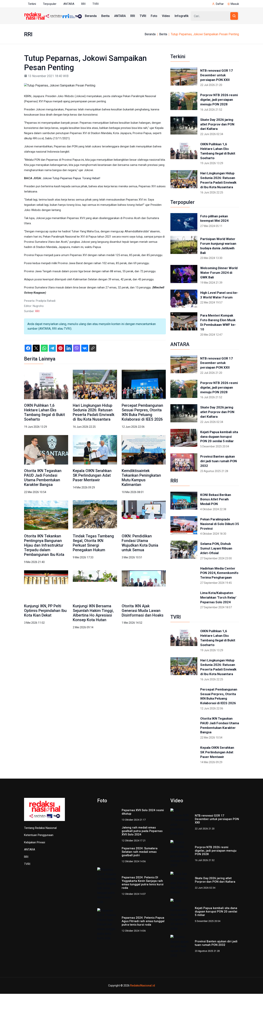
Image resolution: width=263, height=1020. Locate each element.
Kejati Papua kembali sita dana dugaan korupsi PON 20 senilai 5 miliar (219, 436)
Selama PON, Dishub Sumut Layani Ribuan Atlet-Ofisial (216, 548)
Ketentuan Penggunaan (38, 835)
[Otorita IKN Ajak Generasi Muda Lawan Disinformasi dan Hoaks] (144, 585)
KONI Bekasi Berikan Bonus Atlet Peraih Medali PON (215, 499)
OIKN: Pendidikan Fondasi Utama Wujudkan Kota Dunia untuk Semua (140, 543)
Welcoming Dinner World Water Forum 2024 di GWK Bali (219, 272)
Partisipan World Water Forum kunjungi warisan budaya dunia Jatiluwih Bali (218, 246)
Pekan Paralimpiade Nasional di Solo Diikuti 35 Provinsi (219, 523)
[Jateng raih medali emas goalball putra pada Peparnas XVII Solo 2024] (107, 834)
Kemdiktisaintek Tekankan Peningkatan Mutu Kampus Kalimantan (141, 477)
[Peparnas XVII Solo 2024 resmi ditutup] (107, 815)
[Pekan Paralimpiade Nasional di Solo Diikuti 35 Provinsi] (183, 525)
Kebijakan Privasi (34, 842)
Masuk (235, 4)
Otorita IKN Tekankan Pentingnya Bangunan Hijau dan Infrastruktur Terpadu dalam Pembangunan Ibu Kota (44, 545)
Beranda (91, 16)
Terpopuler (49, 4)
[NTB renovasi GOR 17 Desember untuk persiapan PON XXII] (183, 76)
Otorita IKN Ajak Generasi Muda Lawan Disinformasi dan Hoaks (142, 611)
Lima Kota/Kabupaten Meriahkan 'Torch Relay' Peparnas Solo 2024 (218, 597)
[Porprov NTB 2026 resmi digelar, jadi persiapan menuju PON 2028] (183, 101)
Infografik (181, 16)
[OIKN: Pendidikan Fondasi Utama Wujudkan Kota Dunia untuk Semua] (144, 515)
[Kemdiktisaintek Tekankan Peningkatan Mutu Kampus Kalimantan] (144, 449)
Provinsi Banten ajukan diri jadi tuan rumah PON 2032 (218, 461)
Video (166, 16)
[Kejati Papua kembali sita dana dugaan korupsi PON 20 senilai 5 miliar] (183, 438)
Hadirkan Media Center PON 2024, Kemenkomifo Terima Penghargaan (219, 573)
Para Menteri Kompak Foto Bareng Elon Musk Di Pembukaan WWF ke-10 (218, 322)
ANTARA (68, 4)
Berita (105, 16)
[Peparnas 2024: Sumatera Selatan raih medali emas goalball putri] (107, 855)
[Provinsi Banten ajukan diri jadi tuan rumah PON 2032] (183, 462)
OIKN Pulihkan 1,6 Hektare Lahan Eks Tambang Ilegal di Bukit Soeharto (44, 412)
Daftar (220, 4)
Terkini (32, 4)
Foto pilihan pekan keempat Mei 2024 (214, 218)
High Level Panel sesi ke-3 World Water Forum (219, 295)
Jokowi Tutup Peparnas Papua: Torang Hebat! (71, 178)
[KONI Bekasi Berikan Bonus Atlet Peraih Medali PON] (183, 501)
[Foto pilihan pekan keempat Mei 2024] (183, 222)
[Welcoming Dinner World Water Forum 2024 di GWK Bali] (183, 274)
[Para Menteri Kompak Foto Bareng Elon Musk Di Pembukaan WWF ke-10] (183, 321)
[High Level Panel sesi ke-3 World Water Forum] (183, 299)
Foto (154, 16)
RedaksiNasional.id (142, 985)
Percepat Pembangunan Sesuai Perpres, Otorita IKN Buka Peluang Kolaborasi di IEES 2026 (142, 412)
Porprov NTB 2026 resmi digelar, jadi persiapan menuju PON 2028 (219, 99)
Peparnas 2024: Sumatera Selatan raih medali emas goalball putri (139, 852)
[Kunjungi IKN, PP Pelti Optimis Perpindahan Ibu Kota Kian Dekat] (46, 585)
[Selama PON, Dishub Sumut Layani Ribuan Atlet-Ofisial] (183, 550)
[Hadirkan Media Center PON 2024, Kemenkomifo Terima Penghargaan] (183, 574)
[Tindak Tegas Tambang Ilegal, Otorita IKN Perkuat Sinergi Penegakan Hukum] (95, 515)
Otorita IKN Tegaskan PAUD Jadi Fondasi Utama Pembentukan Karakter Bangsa (42, 477)
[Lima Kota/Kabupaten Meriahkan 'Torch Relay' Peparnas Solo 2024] (183, 599)
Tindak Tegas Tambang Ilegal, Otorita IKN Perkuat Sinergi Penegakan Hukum (93, 543)
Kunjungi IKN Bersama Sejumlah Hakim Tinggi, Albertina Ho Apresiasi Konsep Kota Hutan (93, 613)
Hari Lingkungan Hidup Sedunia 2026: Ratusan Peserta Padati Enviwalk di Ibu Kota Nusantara (93, 412)
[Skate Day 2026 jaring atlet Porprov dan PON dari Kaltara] (183, 126)
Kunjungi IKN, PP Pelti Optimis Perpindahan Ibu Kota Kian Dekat (45, 611)
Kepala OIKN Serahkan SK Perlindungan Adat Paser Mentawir (92, 475)
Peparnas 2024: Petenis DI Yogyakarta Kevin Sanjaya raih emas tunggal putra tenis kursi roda (142, 883)
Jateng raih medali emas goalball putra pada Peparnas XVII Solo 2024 (142, 831)
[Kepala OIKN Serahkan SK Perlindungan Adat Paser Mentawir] (95, 449)
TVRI (95, 4)
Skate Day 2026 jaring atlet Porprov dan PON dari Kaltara (217, 124)
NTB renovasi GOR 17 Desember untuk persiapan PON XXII (216, 75)
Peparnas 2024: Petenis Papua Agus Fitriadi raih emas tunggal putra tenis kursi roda (143, 921)
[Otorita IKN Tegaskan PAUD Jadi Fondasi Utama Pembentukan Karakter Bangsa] (46, 449)
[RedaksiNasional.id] (44, 811)
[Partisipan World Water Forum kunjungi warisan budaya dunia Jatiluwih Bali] (183, 245)
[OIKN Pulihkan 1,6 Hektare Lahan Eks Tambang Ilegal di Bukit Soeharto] (46, 384)
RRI (83, 4)
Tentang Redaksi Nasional (40, 828)
